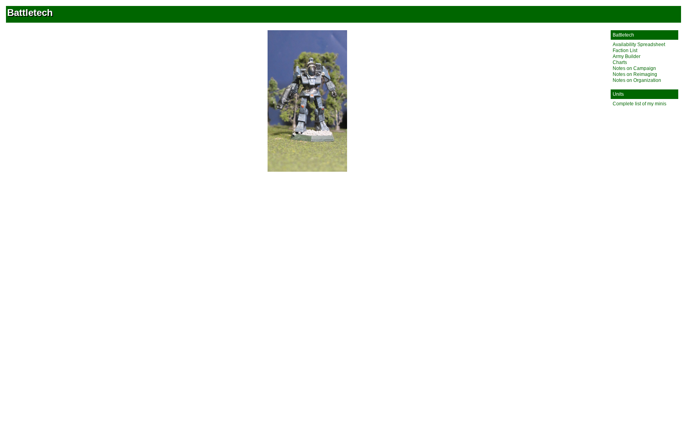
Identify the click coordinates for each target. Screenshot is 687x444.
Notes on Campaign (634, 68)
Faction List (625, 50)
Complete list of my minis (639, 104)
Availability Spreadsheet (639, 44)
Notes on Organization (637, 80)
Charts (620, 62)
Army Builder (626, 56)
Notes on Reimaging (635, 74)
